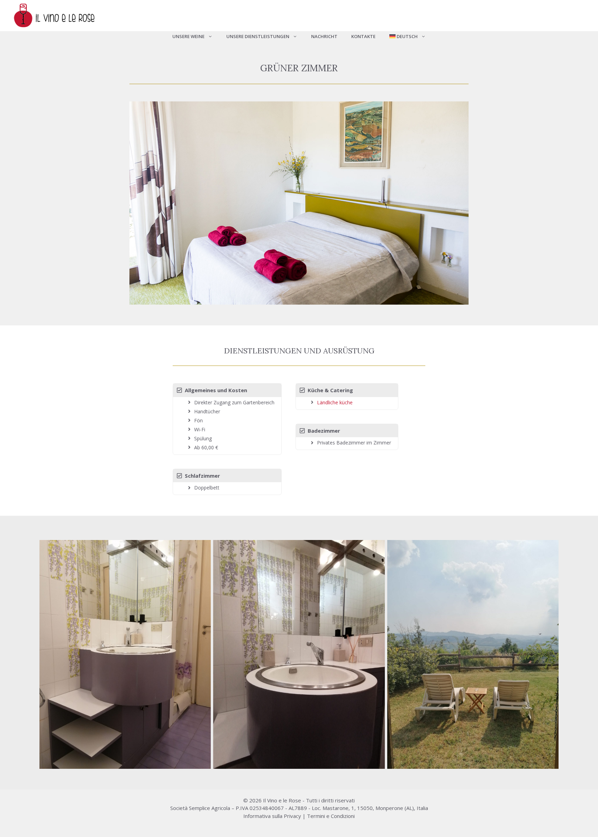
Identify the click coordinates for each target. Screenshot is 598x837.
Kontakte (363, 36)
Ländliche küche (335, 402)
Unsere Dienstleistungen (257, 36)
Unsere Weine (188, 36)
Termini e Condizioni (331, 815)
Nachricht (324, 36)
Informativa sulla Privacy (272, 815)
